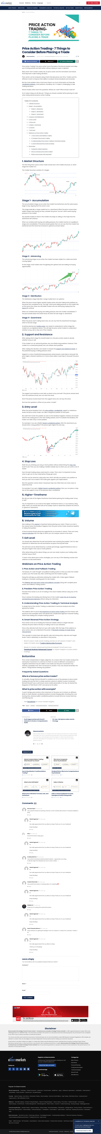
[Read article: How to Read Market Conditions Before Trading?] (35, 762)
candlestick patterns (28, 84)
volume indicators (28, 533)
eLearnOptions (33, 1121)
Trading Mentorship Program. (51, 643)
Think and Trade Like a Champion (74, 1115)
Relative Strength (73, 1102)
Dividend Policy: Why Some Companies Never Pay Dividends (65, 772)
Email (24, 990)
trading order (41, 326)
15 (32, 775)
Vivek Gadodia (86, 1090)
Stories (34, 3)
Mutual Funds (70, 8)
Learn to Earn (43, 1117)
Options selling (57, 1102)
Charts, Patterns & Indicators (31, 790)
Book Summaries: (13, 1115)
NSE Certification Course (23, 1098)
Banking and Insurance (77, 1109)
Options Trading (18, 1096)
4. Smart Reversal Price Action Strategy (42, 143)
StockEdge (31, 702)
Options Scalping (35, 1107)
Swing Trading (43, 1107)
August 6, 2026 (55, 797)
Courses (21, 3)
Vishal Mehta (12, 1092)
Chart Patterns (53, 1109)
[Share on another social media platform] (77, 61)
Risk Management (41, 1104)
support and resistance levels (65, 349)
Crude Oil (57, 1104)
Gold (10, 1111)
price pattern (49, 410)
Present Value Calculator (57, 1121)
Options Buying (12, 1104)
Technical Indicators (36, 1109)
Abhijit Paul (54, 1090)
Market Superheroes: (14, 1090)
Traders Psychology (65, 1104)
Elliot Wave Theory (73, 1096)
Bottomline (32, 146)
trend (24, 308)
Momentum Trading (34, 1096)
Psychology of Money (34, 1115)
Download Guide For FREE (83, 1130)
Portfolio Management (30, 1104)
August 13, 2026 (55, 775)
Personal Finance (87, 1107)
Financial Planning (32, 8)
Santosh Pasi (28, 1092)
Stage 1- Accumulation (35, 106)
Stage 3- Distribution (37, 111)
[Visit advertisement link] (50, 513)
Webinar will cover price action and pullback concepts (42, 582)
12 (78, 56)
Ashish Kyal (40, 1090)
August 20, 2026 (26, 775)
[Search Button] (79, 2)
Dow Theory (26, 1096)
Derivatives (21, 8)
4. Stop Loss (32, 122)
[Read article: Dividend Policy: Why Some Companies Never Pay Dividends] (65, 762)
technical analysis (53, 705)
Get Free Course (93, 3)
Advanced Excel (83, 1096)
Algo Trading (65, 1096)
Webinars (28, 3)
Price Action (64, 1102)
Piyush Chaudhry (20, 1092)
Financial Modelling (52, 1107)
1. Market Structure (34, 103)
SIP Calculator (25, 1121)
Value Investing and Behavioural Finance (18, 1117)
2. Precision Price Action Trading (40, 138)
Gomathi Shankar (37, 1092)
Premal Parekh (47, 1090)
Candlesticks (45, 1109)
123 (61, 797)
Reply (29, 815)
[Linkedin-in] (20, 1069)
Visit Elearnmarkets (53, 1131)
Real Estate (87, 1109)
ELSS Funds (68, 1109)
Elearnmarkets (31, 56)
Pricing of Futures (78, 1107)
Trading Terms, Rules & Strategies (32, 768)
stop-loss (73, 465)
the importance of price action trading (52, 612)
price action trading (41, 705)
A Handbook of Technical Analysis (85, 1121)
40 (32, 797)
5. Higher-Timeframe (35, 125)
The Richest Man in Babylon (58, 1115)
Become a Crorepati (14, 1123)
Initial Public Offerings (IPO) (15, 1109)
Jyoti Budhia (79, 1090)
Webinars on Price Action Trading (38, 133)
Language (40, 3)
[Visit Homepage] (6, 3)
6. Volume (31, 127)
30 (61, 775)
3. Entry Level (32, 119)
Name (24, 983)
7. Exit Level (32, 130)
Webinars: (11, 1102)
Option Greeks (61, 1109)
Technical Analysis (58, 8)
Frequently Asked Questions (39, 149)
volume (37, 524)
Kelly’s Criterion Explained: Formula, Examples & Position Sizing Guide (62, 794)
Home (23, 12)
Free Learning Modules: (14, 1107)
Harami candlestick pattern (51, 423)
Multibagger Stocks (85, 1104)
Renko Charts (50, 1104)
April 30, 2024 (40, 56)
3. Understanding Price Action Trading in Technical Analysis (48, 141)
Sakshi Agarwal (34, 819)
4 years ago (39, 808)
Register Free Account (46, 1065)
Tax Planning (81, 1102)
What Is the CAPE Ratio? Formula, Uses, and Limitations (35, 794)
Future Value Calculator (43, 1121)
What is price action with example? (41, 154)
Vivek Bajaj (23, 1090)
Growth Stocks (20, 1104)
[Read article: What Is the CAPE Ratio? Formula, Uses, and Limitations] (35, 785)
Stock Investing (44, 1096)
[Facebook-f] (9, 1069)
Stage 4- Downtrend (37, 114)
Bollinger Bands (69, 1107)
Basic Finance (12, 8)
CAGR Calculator (17, 1121)
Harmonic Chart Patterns (55, 1096)
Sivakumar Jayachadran (69, 1090)
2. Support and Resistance (36, 117)
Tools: (10, 1121)
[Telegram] (28, 1069)
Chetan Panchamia (31, 1090)
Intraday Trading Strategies (31, 1102)
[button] (87, 1121)
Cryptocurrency (12, 1098)
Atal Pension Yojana (68, 1121)
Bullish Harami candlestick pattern (49, 488)
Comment (25, 965)
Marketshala (79, 8)
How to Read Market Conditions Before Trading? (34, 772)
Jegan (60, 1090)
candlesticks (58, 410)
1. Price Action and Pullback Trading (41, 135)
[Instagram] (17, 1069)
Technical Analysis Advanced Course (38, 649)
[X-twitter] (13, 1069)
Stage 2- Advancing (37, 109)
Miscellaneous (88, 8)
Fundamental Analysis (45, 8)
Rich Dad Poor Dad (23, 1115)
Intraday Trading (26, 1107)
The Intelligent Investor (45, 1115)
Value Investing (26, 1109)
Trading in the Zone (34, 1117)
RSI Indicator (61, 1107)
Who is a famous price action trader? (42, 152)
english (33, 705)
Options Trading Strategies (45, 1102)
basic (27, 705)
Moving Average (75, 1104)
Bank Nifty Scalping (19, 1102)
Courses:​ (11, 1096)
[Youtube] (24, 1069)
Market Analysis (57, 768)
